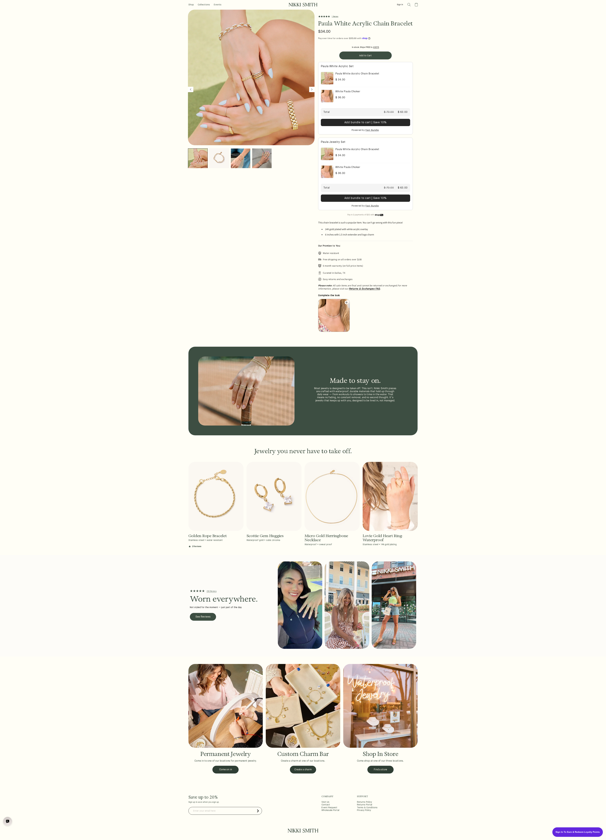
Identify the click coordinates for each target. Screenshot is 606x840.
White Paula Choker (347, 91)
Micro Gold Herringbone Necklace (326, 538)
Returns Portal (364, 805)
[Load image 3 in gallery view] (240, 158)
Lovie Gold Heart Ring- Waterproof (383, 538)
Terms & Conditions (367, 808)
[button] (409, 4)
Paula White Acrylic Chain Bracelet (357, 74)
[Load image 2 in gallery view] (219, 158)
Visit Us (325, 802)
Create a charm (303, 769)
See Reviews (202, 617)
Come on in (225, 769)
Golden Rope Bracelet (207, 536)
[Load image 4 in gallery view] (262, 158)
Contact (325, 805)
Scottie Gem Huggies (265, 536)
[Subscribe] (258, 811)
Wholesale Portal (330, 810)
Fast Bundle (372, 130)
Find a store (380, 769)
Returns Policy (364, 802)
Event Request (329, 808)
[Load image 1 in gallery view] (198, 158)
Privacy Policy (364, 810)
